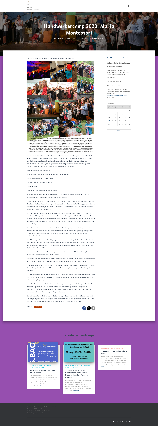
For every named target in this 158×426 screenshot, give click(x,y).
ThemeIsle (128, 422)
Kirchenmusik (47, 365)
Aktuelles (66, 6)
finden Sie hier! (117, 58)
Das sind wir (77, 6)
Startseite (75, 367)
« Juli (118, 130)
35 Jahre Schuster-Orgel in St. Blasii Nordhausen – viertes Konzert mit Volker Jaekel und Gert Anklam (77, 373)
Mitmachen (111, 6)
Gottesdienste (89, 6)
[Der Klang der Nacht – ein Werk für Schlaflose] (43, 352)
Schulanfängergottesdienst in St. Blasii (114, 352)
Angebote (101, 6)
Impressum (121, 6)
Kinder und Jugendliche (115, 348)
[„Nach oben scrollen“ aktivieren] (154, 422)
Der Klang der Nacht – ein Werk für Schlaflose (42, 371)
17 (109, 121)
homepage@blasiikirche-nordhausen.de (117, 95)
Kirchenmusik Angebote (37, 367)
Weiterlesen (43, 386)
